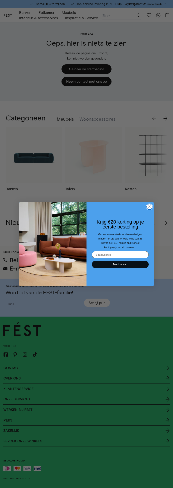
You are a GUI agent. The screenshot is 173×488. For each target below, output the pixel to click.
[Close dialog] (149, 207)
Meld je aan (120, 264)
